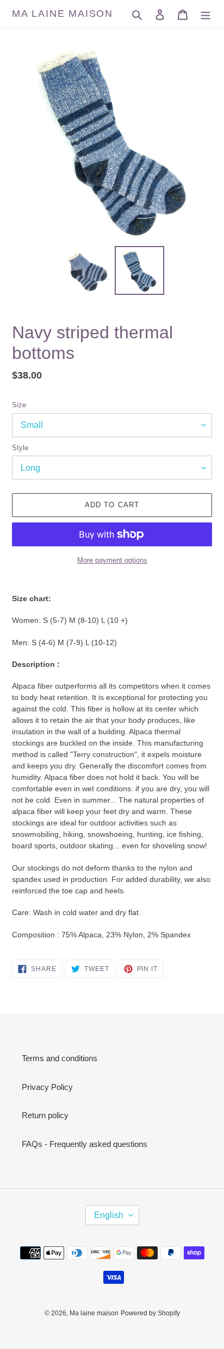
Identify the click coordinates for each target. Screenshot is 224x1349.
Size (19, 405)
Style (20, 448)
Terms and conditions (59, 1058)
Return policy (45, 1115)
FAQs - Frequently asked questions (84, 1144)
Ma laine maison (62, 13)
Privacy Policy (47, 1087)
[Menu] (205, 14)
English (108, 1215)
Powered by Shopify (150, 1313)
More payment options (112, 560)
